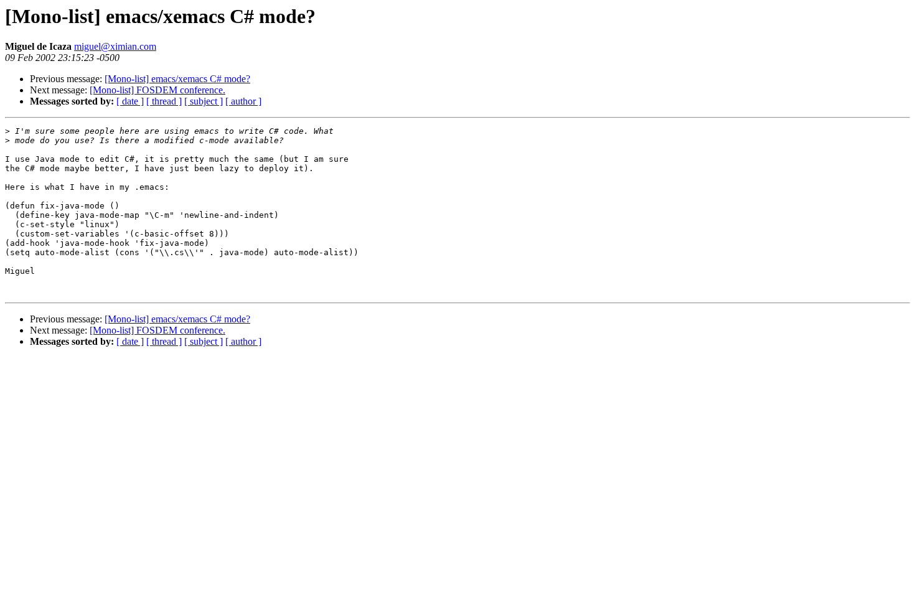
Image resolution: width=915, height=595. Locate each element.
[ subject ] (203, 101)
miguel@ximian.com (115, 46)
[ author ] (243, 101)
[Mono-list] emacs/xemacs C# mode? (177, 78)
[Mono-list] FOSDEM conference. (157, 90)
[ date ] (130, 101)
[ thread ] (164, 101)
